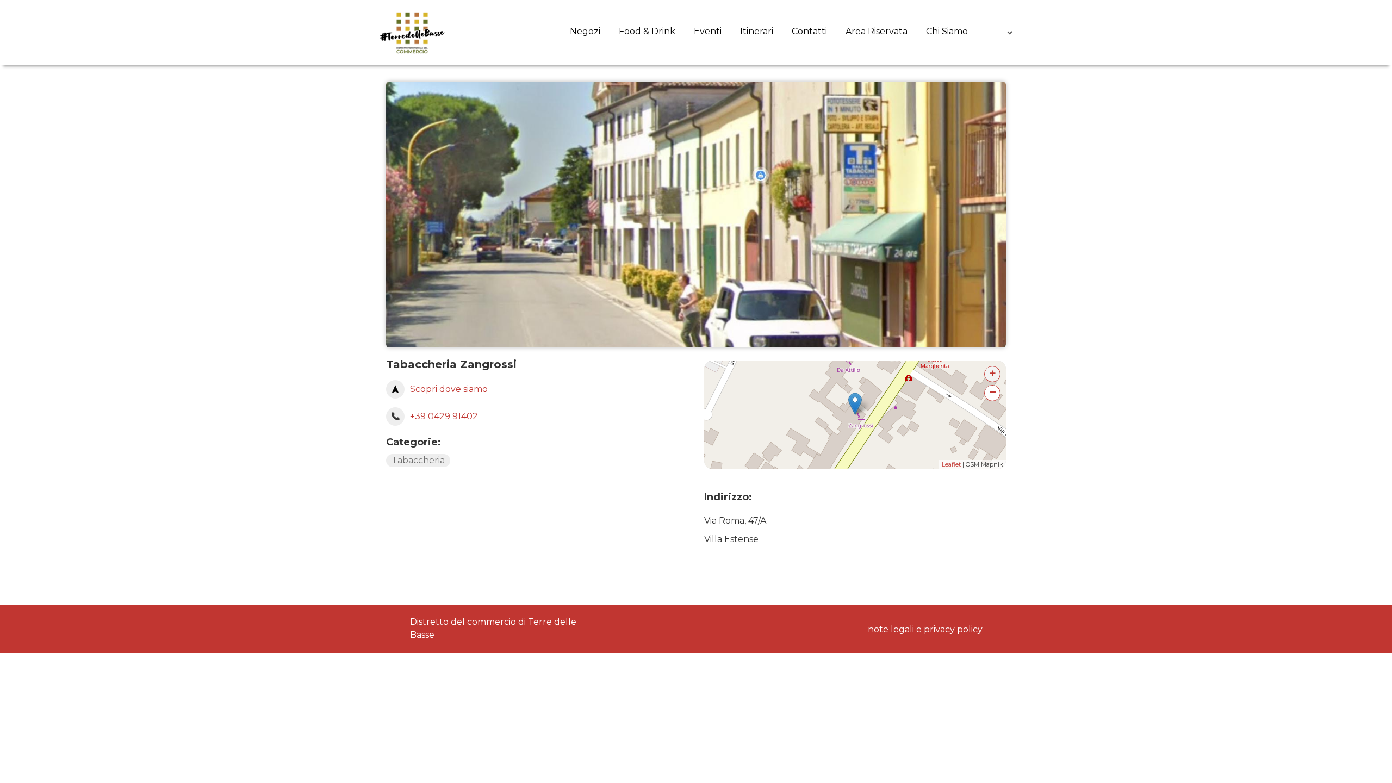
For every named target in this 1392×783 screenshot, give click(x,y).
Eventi (708, 31)
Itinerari (756, 31)
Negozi (585, 31)
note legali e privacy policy (925, 629)
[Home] (412, 32)
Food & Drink (647, 31)
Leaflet (951, 464)
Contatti (809, 31)
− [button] (992, 392)
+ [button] (992, 373)
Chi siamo (947, 31)
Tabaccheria (418, 460)
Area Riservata (877, 31)
